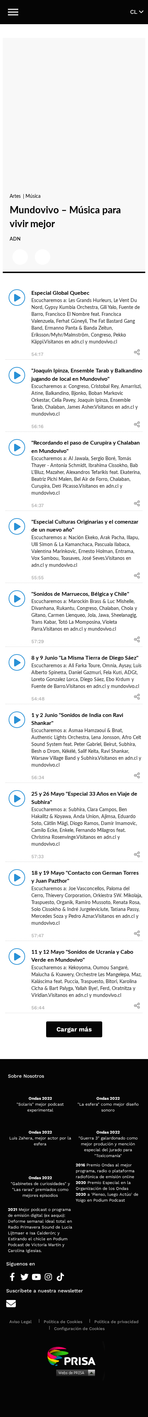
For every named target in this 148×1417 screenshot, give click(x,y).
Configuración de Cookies (79, 1328)
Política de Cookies (63, 1321)
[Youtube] (36, 1277)
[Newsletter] (74, 1304)
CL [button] (134, 11)
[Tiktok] (60, 1277)
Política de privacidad (116, 1321)
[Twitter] (24, 1277)
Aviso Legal (20, 1321)
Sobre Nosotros (26, 1076)
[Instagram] (48, 1277)
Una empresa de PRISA (74, 1356)
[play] (17, 297)
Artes (16, 196)
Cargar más (74, 1029)
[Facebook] (12, 1277)
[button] (13, 12)
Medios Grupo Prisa (74, 1372)
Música (33, 196)
